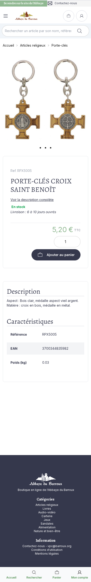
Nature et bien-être (47, 531)
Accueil (8, 45)
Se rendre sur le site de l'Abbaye (23, 3)
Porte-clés (60, 45)
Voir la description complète (32, 200)
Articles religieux (33, 45)
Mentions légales (47, 553)
